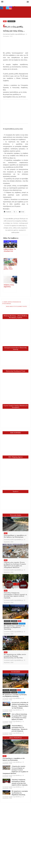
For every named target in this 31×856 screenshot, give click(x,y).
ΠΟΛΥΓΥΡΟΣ (8, 623)
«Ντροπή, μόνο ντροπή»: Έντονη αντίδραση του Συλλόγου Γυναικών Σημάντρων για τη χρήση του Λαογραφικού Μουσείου (15, 565)
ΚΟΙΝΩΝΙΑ (14, 621)
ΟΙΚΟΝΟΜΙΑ (11, 21)
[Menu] (2, 1)
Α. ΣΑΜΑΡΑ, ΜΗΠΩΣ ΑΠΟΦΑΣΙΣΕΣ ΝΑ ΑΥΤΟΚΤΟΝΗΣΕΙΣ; (11, 302)
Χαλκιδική (15, 623)
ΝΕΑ (5, 21)
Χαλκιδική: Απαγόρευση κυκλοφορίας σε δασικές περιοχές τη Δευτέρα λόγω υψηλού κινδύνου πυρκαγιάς (15, 595)
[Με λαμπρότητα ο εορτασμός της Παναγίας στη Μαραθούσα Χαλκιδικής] (16, 612)
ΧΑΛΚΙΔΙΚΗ (22, 623)
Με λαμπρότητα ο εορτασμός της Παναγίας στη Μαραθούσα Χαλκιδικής (14, 627)
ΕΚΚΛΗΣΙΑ (7, 621)
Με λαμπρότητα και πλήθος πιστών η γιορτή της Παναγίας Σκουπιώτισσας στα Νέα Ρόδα (15, 656)
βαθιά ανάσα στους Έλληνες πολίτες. (16, 306)
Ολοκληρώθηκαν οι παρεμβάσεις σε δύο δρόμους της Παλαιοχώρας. (15, 536)
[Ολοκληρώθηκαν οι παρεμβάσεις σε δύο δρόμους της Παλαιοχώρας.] (16, 524)
